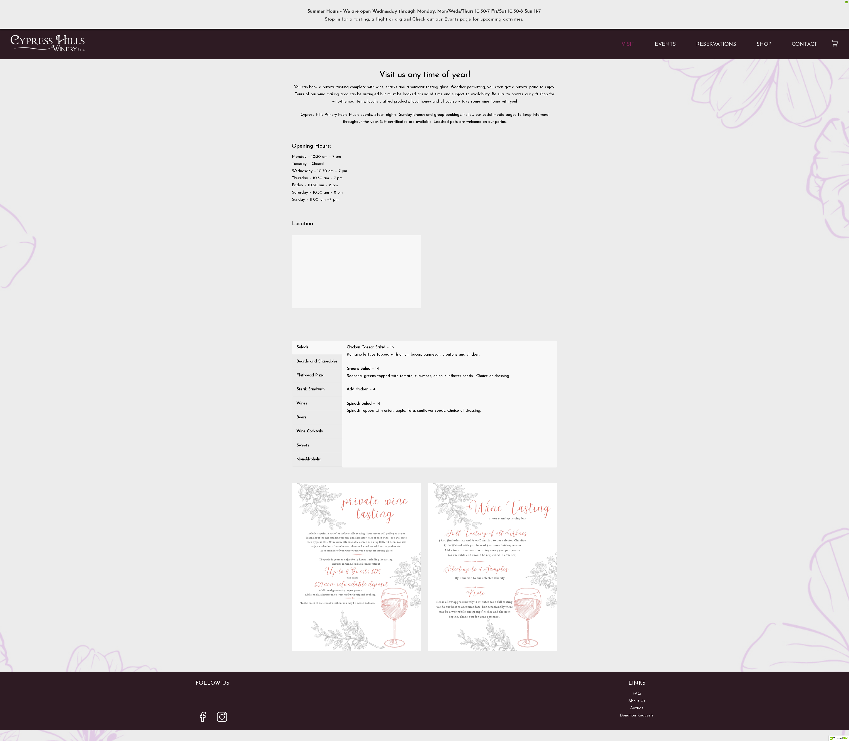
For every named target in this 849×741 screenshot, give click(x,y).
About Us (636, 701)
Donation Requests (637, 716)
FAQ (637, 694)
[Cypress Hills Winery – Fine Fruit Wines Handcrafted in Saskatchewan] (47, 43)
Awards (636, 708)
